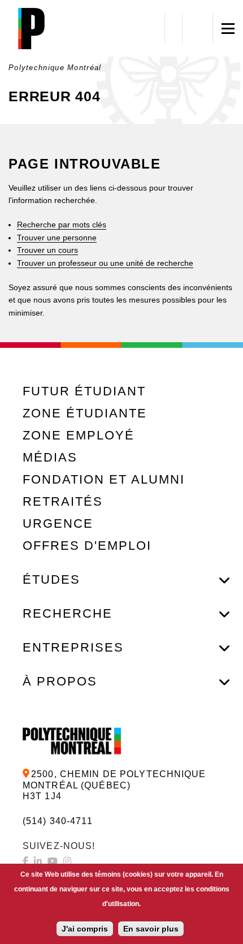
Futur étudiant (84, 391)
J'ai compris (85, 928)
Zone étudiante (85, 413)
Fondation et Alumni (104, 479)
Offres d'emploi (87, 545)
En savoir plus (151, 928)
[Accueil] (31, 28)
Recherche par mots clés (61, 224)
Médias (50, 457)
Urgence (58, 523)
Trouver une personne (57, 237)
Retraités (63, 501)
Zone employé (78, 435)
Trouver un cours (47, 250)
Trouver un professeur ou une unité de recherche (105, 263)
